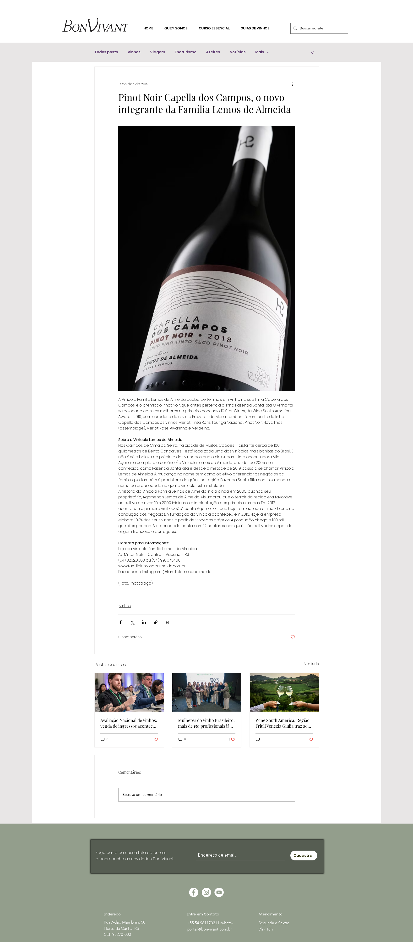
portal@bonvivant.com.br (209, 929)
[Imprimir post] (167, 622)
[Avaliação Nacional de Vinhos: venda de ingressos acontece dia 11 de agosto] (129, 692)
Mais (259, 52)
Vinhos (134, 52)
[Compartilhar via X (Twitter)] (132, 622)
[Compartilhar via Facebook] (120, 622)
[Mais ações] (292, 84)
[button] (313, 52)
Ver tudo (311, 663)
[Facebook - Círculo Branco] (193, 892)
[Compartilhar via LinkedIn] (144, 622)
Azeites (213, 52)
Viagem (157, 52)
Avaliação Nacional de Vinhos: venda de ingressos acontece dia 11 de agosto (128, 723)
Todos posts (106, 52)
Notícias (238, 52)
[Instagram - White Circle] (206, 892)
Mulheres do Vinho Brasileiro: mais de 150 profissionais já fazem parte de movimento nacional (206, 723)
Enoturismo (185, 52)
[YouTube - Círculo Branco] (219, 892)
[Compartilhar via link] (155, 622)
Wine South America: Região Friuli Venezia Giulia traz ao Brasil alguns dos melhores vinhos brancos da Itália (282, 723)
